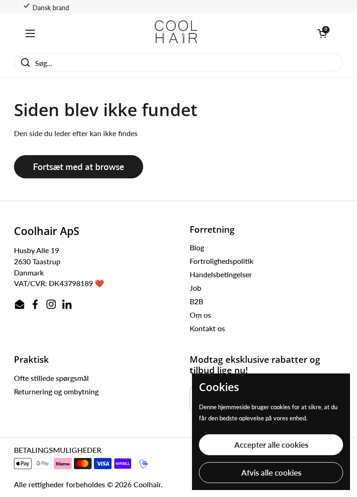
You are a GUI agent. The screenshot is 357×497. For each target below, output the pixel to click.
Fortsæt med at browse (78, 166)
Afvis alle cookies (271, 472)
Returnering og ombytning (56, 391)
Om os (200, 314)
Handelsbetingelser (221, 274)
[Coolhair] (176, 33)
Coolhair (147, 484)
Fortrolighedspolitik (221, 260)
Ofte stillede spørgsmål (51, 377)
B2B (196, 301)
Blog (197, 247)
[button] (322, 33)
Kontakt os (207, 328)
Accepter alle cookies (271, 445)
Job (195, 287)
